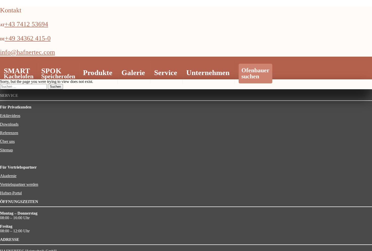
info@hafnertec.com (27, 52)
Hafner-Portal (11, 193)
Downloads (9, 124)
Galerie (133, 73)
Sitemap (6, 150)
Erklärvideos (10, 115)
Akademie (8, 176)
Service (165, 73)
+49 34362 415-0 (28, 38)
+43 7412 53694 (26, 24)
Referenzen (9, 133)
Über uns (7, 141)
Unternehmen (208, 73)
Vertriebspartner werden (19, 184)
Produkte (97, 73)
